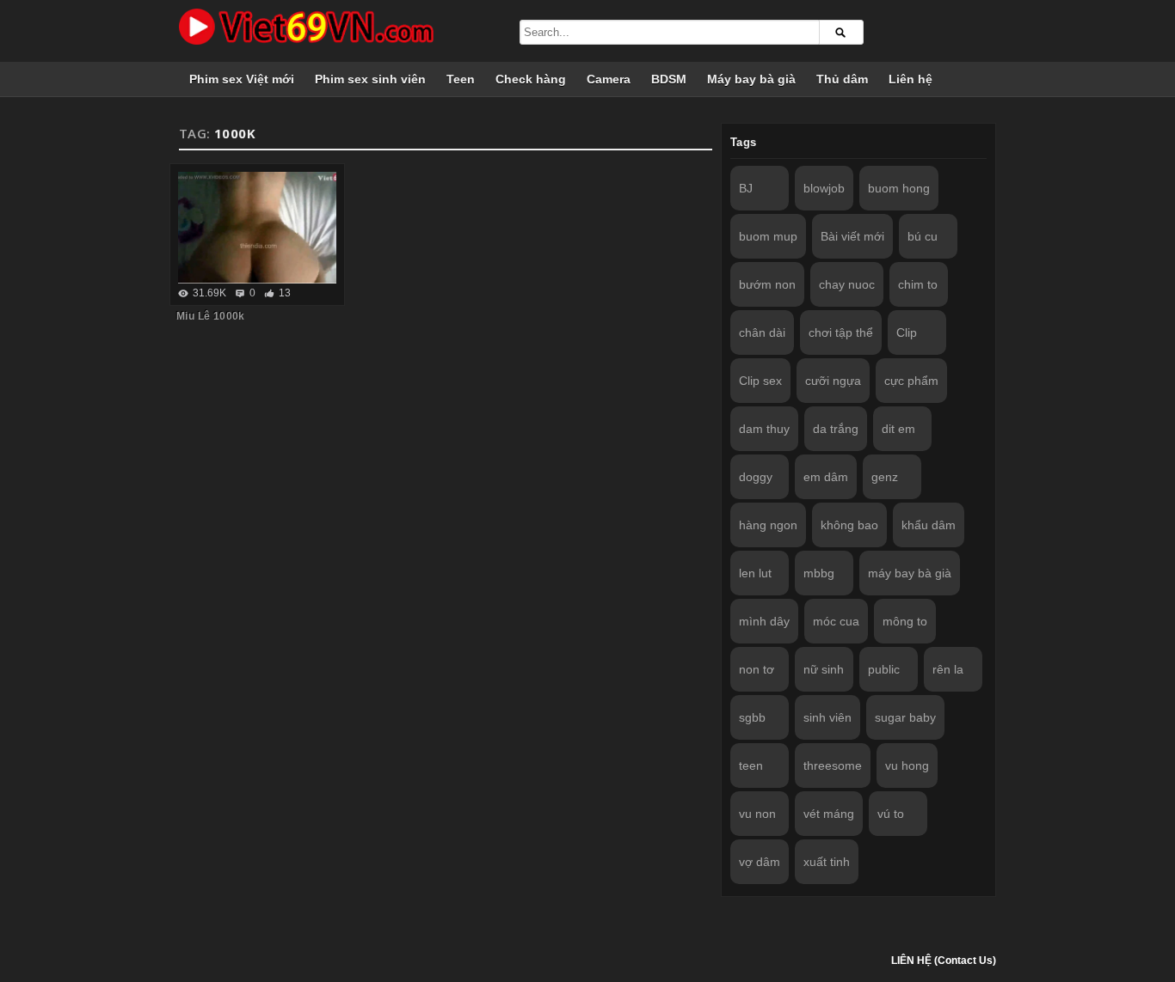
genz (884, 477)
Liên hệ (910, 79)
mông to (905, 621)
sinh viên (827, 717)
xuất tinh (826, 862)
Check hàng (530, 79)
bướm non (767, 284)
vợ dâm (759, 862)
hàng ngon (768, 525)
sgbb (752, 717)
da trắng (835, 429)
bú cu (922, 236)
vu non (757, 813)
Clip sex (760, 380)
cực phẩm (911, 380)
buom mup (768, 236)
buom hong (899, 188)
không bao (849, 525)
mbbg (818, 573)
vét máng (828, 813)
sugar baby (905, 717)
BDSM (668, 79)
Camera (609, 79)
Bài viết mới (852, 236)
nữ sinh (823, 669)
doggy (755, 477)
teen (751, 765)
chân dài (762, 332)
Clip (906, 332)
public (884, 669)
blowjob (824, 188)
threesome (832, 765)
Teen (460, 79)
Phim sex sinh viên (370, 79)
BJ (746, 188)
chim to (918, 284)
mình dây (764, 621)
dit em (898, 429)
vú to (890, 813)
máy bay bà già (909, 573)
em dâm (825, 477)
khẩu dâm (928, 525)
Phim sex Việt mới (241, 79)
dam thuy (764, 429)
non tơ (756, 669)
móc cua (836, 621)
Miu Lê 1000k (210, 316)
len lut (755, 573)
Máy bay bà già (751, 79)
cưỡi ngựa (833, 380)
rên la (947, 669)
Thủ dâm (842, 79)
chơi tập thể (841, 332)
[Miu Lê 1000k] (257, 228)
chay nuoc (847, 284)
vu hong (907, 765)
